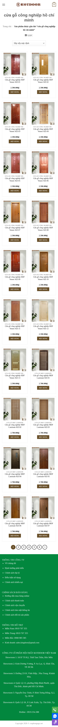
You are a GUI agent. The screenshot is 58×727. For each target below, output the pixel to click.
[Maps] (55, 722)
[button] (3, 4)
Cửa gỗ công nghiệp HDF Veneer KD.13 (15, 377)
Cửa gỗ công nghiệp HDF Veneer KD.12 (43, 327)
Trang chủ (7, 26)
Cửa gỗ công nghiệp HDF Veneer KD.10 (43, 278)
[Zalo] (55, 716)
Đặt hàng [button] (15, 92)
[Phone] (55, 710)
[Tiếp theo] (44, 547)
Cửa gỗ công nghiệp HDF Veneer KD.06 (43, 179)
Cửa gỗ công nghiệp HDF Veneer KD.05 (15, 179)
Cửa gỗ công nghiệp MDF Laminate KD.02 (15, 426)
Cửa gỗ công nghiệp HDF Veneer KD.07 (15, 229)
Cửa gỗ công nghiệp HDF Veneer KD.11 (15, 327)
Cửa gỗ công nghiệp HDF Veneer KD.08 (43, 229)
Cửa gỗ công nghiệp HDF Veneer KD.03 (15, 130)
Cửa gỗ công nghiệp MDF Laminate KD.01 (43, 377)
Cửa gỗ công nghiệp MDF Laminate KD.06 (15, 524)
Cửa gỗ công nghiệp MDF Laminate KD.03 (43, 426)
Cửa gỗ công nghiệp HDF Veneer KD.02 (43, 81)
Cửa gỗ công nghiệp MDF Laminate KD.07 (43, 524)
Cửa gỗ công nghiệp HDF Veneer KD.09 (15, 278)
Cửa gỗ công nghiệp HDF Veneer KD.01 (15, 81)
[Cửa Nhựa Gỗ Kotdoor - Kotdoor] (29, 4)
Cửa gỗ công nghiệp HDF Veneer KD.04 (43, 130)
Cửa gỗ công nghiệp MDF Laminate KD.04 (15, 475)
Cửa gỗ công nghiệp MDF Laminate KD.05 (43, 475)
